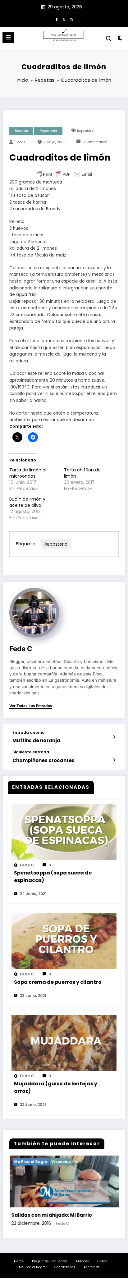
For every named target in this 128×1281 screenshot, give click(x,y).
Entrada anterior (29, 732)
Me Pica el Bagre (32, 1267)
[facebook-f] (56, 19)
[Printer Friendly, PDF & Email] (64, 174)
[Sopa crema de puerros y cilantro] (64, 940)
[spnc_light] (120, 39)
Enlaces (82, 1261)
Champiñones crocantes (43, 760)
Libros (102, 1261)
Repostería (48, 131)
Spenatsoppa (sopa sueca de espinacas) (53, 876)
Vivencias (32, 1161)
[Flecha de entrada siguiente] (114, 760)
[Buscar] (108, 38)
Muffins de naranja (36, 740)
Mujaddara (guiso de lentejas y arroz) (55, 1087)
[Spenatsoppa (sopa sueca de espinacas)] (64, 831)
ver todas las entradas (30, 706)
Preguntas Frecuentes (50, 1261)
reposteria (85, 131)
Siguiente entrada (30, 752)
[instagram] (71, 19)
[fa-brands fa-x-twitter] (64, 19)
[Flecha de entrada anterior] (114, 737)
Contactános (64, 1267)
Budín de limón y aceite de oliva (27, 502)
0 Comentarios (95, 142)
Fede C (21, 142)
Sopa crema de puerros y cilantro (58, 982)
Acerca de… (93, 1267)
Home (19, 1261)
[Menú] (8, 37)
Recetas (21, 131)
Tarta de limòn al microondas (27, 473)
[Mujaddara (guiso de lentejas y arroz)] (64, 1042)
